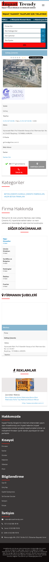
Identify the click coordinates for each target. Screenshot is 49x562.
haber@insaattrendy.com (13, 519)
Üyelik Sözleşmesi (8, 492)
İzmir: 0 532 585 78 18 (12, 528)
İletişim (4, 501)
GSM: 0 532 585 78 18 (11, 533)
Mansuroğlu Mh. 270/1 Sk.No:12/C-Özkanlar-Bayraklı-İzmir (25, 537)
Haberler (5, 460)
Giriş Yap (5, 487)
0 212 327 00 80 (8, 121)
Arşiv (3, 469)
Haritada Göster (37, 167)
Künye (4, 505)
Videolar (5, 464)
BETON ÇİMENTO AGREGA (14, 194)
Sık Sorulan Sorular (8, 496)
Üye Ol (4, 483)
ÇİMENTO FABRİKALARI (35, 194)
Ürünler (4, 455)
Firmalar (5, 446)
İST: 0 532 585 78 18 (11, 524)
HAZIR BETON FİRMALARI (14, 196)
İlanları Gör (7, 157)
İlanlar (4, 451)
